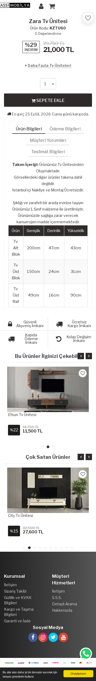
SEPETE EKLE (50, 100)
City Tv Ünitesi (20, 515)
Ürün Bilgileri (29, 128)
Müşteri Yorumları (48, 140)
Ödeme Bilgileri (65, 128)
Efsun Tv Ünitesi (22, 414)
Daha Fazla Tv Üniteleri (49, 65)
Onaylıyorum (78, 673)
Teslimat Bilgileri (48, 151)
